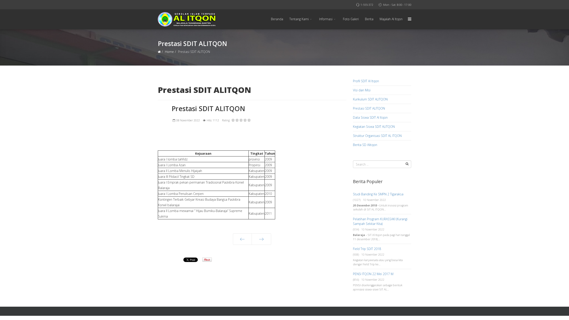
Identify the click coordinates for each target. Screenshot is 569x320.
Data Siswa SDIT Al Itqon (370, 117)
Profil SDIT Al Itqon (366, 81)
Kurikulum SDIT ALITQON (370, 99)
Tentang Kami (299, 19)
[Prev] (242, 239)
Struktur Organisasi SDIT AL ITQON (377, 136)
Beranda (277, 19)
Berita (369, 19)
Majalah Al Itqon (391, 19)
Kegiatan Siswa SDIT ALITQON (374, 126)
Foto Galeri (351, 19)
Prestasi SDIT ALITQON (369, 108)
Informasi (326, 19)
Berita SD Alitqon (365, 145)
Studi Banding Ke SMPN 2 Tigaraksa (378, 194)
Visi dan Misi (362, 90)
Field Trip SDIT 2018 (367, 249)
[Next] (261, 239)
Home (169, 52)
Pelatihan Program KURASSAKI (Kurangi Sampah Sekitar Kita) (380, 221)
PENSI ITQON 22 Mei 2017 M (373, 274)
